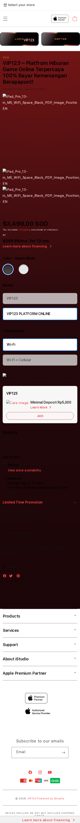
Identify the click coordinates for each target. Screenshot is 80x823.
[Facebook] (6, 577)
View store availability (24, 470)
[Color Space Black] (8, 269)
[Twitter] (12, 577)
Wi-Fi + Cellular (18, 360)
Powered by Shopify (50, 798)
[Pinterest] (19, 577)
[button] (40, 502)
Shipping (24, 229)
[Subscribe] (63, 752)
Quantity (10, 432)
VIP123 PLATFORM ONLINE (28, 314)
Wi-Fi (11, 344)
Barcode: (29, 89)
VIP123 (12, 298)
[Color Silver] (23, 269)
